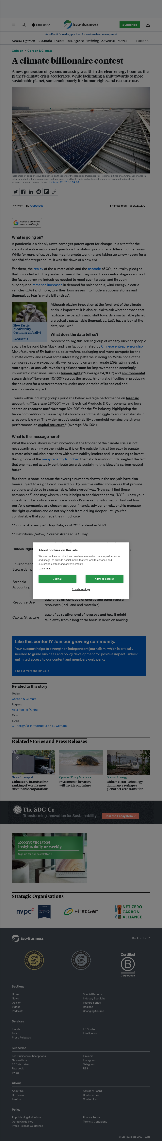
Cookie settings (81, 589)
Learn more (45, 568)
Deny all (57, 579)
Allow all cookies (104, 579)
